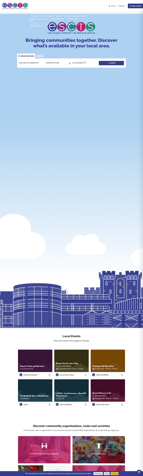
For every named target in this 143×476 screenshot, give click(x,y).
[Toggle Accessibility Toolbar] (139, 472)
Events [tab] (40, 56)
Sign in (113, 6)
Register (122, 6)
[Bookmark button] (49, 374)
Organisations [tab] (27, 56)
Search (112, 63)
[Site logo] (15, 6)
